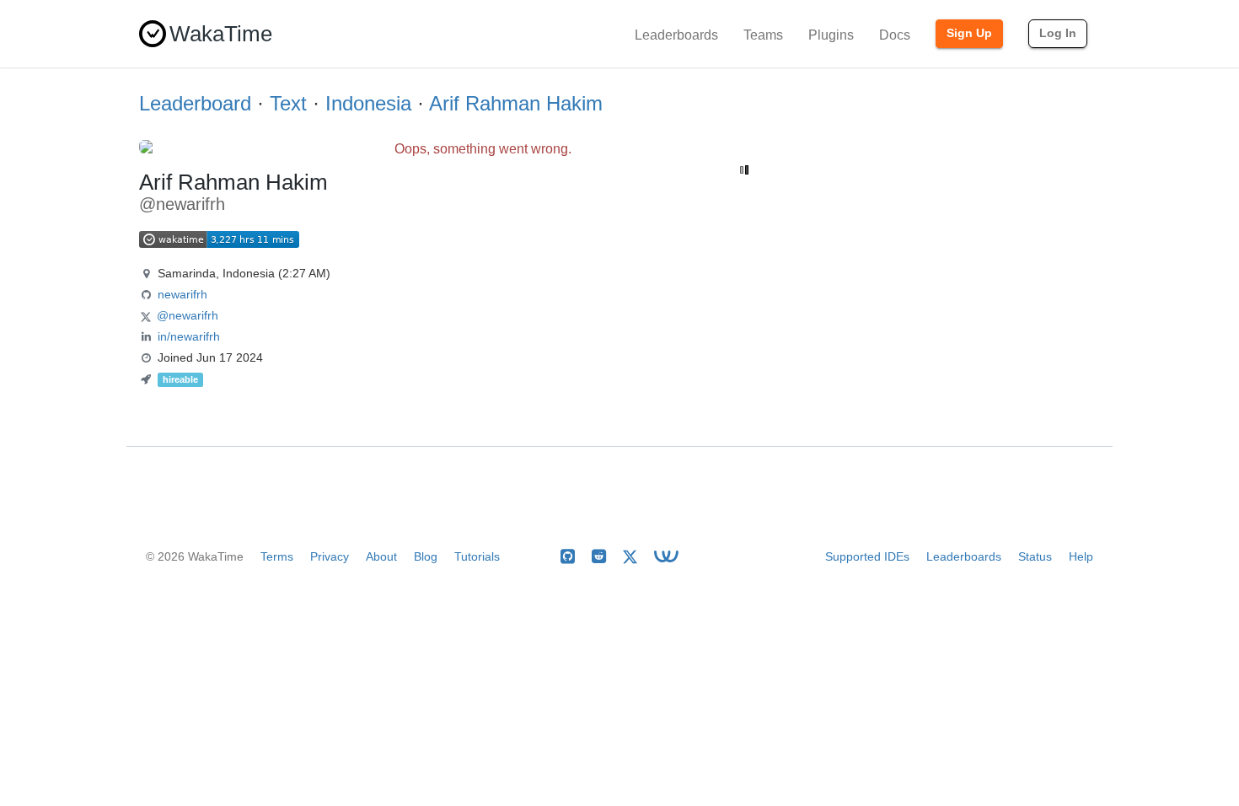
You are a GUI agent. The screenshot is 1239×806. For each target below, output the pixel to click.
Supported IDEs (867, 556)
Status (1035, 556)
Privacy (329, 556)
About (381, 556)
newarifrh (182, 294)
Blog (425, 556)
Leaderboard (195, 103)
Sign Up (969, 33)
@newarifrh (187, 315)
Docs (894, 35)
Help (1081, 556)
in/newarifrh (189, 336)
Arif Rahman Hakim (516, 103)
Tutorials (477, 556)
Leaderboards (676, 35)
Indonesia (368, 103)
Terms (276, 556)
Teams (763, 35)
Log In (1057, 33)
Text (288, 103)
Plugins (831, 35)
